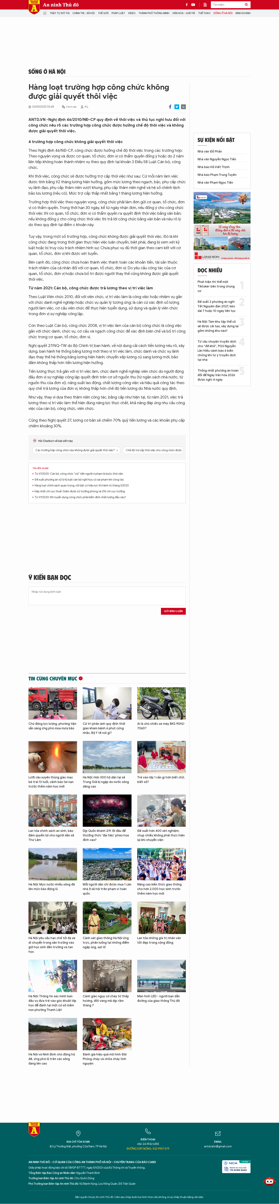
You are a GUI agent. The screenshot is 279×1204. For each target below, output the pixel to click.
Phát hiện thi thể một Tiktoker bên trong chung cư (216, 286)
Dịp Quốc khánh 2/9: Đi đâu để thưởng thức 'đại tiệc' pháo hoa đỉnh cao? (106, 835)
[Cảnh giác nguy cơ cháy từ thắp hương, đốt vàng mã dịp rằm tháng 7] (107, 976)
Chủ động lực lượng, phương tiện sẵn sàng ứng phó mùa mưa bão (52, 726)
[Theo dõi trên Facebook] (187, 4)
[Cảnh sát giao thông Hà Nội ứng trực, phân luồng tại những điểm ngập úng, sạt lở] (107, 918)
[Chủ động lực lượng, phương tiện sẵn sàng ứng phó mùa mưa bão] (52, 703)
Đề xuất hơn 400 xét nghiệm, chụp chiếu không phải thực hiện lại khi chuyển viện (161, 835)
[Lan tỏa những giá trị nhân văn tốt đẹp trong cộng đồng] (161, 918)
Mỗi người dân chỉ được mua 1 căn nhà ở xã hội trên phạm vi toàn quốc (107, 889)
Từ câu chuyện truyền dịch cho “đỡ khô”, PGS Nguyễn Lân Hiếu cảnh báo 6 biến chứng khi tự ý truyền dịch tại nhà (217, 351)
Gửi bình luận (173, 611)
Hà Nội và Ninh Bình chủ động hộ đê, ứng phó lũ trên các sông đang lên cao (51, 1059)
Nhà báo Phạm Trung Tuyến (217, 175)
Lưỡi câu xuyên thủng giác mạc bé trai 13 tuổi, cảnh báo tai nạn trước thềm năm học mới (50, 782)
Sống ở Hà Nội (223, 13)
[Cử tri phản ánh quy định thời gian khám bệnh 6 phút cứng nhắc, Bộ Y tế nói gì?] (107, 703)
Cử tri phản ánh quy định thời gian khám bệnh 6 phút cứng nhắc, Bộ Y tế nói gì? (104, 728)
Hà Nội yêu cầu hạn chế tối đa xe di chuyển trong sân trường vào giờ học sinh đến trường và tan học (51, 945)
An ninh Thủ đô (61, 4)
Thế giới (103, 13)
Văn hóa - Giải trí (183, 13)
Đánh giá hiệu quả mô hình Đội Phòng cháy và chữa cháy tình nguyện (105, 1059)
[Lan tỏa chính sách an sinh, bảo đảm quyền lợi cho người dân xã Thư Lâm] (52, 811)
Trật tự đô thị (59, 13)
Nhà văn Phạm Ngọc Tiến (215, 183)
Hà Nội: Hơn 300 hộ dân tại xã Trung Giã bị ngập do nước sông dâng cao (106, 782)
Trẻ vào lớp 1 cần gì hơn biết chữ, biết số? (161, 780)
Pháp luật (118, 13)
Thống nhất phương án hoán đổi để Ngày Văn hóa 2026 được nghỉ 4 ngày (218, 375)
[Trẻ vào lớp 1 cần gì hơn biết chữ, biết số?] (161, 757)
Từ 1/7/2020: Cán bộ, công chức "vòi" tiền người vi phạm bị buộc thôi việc (79, 473)
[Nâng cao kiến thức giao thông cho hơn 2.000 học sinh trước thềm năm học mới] (161, 864)
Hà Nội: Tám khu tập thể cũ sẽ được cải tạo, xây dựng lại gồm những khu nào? (218, 326)
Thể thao (204, 13)
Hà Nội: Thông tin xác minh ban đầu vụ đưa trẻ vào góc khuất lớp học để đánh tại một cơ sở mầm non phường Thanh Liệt (52, 1003)
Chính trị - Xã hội (84, 13)
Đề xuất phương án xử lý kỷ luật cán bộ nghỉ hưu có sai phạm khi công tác (79, 479)
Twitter (176, 106)
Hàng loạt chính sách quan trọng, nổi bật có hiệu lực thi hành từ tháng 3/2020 (82, 485)
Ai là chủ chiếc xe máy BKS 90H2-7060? (161, 726)
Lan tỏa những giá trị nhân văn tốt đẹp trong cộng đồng (159, 940)
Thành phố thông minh (154, 13)
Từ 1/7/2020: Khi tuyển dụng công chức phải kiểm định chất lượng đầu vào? (80, 497)
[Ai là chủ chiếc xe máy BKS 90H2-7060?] (161, 703)
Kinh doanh (243, 13)
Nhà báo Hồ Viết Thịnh (214, 167)
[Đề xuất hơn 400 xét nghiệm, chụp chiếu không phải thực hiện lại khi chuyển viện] (161, 811)
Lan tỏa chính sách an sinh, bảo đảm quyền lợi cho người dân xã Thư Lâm (51, 835)
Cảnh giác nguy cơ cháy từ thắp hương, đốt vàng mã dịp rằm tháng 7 (106, 1000)
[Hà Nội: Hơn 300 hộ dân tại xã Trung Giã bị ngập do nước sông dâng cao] (107, 757)
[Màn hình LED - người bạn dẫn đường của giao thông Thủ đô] (161, 976)
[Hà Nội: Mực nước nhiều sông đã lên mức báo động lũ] (52, 864)
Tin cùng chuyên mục (52, 678)
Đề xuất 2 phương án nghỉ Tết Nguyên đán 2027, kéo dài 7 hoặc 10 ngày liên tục (217, 306)
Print (183, 106)
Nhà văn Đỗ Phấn (210, 151)
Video (132, 13)
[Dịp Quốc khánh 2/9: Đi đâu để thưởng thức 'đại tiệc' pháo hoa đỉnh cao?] (107, 811)
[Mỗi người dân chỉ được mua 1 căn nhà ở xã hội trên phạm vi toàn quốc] (107, 864)
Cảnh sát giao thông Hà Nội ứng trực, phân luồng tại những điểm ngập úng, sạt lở (106, 942)
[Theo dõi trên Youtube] (193, 4)
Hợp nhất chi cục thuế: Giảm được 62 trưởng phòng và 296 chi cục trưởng (80, 491)
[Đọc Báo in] (207, 5)
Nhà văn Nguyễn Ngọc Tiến (217, 159)
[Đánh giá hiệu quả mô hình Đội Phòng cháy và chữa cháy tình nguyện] (107, 1034)
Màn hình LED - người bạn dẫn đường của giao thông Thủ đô (158, 998)
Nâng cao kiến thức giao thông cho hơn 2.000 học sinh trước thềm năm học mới (159, 889)
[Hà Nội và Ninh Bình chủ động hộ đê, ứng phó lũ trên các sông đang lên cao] (52, 1034)
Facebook (170, 106)
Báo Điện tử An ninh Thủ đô (34, 7)
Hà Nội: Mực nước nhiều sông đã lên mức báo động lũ (51, 887)
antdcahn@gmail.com (218, 1146)
